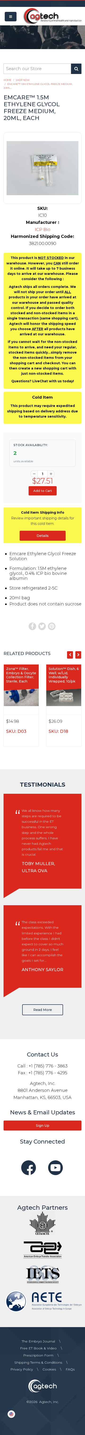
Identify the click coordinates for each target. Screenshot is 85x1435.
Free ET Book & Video (38, 1348)
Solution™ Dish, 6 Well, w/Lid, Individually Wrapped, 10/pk (64, 675)
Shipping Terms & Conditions (38, 1362)
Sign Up (42, 1125)
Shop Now (23, 80)
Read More (42, 1010)
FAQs (70, 1369)
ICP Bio (42, 229)
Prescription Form (38, 1355)
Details (43, 536)
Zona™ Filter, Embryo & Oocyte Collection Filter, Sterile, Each (21, 675)
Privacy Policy (21, 1369)
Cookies (49, 1369)
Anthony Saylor (42, 969)
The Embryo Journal (38, 1341)
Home (7, 80)
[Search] (76, 69)
